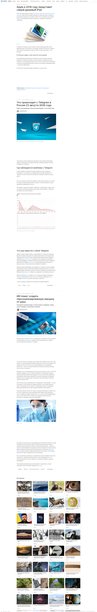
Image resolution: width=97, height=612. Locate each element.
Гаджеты (24, 4)
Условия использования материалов (70, 611)
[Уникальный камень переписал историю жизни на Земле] (24, 553)
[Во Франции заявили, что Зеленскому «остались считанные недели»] (24, 521)
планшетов (35, 13)
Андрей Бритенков (23, 110)
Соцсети (32, 99)
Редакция (62, 611)
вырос (49, 181)
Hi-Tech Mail (27, 99)
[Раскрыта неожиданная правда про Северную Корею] (40, 569)
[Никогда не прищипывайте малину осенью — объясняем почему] (24, 585)
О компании (5, 611)
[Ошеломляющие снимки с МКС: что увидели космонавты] (40, 521)
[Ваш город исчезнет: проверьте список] (72, 601)
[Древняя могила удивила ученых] (56, 488)
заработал (25, 278)
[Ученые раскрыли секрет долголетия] (56, 521)
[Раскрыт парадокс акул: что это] (56, 569)
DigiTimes (19, 18)
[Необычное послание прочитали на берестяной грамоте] (72, 569)
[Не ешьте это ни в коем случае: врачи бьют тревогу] (72, 504)
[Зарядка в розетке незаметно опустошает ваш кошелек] (40, 553)
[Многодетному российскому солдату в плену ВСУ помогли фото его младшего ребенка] (24, 488)
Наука (32, 293)
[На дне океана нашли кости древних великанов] (56, 585)
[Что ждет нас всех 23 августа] (40, 601)
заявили (26, 272)
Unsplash (41, 141)
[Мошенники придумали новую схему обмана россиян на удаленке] (72, 585)
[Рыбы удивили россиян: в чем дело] (24, 537)
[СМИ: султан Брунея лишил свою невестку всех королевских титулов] (72, 521)
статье (40, 465)
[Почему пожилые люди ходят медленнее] (24, 569)
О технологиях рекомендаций (80, 611)
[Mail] (1, 1)
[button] (36, 33)
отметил (32, 262)
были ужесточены (27, 259)
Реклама (8, 611)
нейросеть (29, 340)
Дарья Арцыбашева (23, 309)
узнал (26, 275)
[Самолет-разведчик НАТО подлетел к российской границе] (56, 553)
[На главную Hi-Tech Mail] (4, 1)
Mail (1, 611)
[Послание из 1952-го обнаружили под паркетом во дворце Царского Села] (24, 504)
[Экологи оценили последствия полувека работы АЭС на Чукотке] (24, 601)
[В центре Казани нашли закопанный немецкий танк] (40, 585)
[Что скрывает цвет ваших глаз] (72, 488)
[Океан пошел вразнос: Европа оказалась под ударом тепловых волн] (40, 504)
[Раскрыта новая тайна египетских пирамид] (72, 553)
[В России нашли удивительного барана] (56, 504)
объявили (31, 338)
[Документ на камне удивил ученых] (56, 537)
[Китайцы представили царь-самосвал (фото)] (72, 537)
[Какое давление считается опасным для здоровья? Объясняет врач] (40, 537)
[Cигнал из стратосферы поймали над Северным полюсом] (56, 601)
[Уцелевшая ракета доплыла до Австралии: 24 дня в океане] (40, 488)
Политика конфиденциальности (90, 611)
